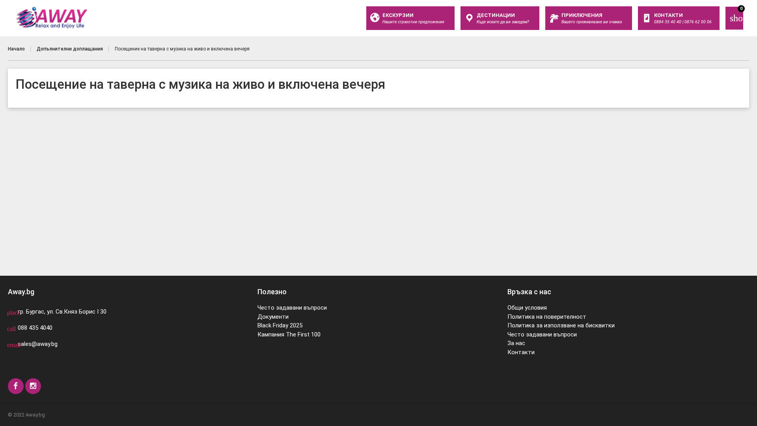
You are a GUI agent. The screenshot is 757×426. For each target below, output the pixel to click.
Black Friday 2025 (279, 325)
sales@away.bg (38, 344)
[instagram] (33, 386)
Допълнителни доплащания (70, 49)
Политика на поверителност (546, 316)
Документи (273, 316)
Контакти (521, 352)
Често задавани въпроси (292, 307)
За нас (516, 343)
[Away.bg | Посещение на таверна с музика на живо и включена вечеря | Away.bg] (51, 18)
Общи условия (527, 307)
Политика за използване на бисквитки (561, 325)
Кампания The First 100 (289, 334)
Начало (16, 49)
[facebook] (16, 386)
